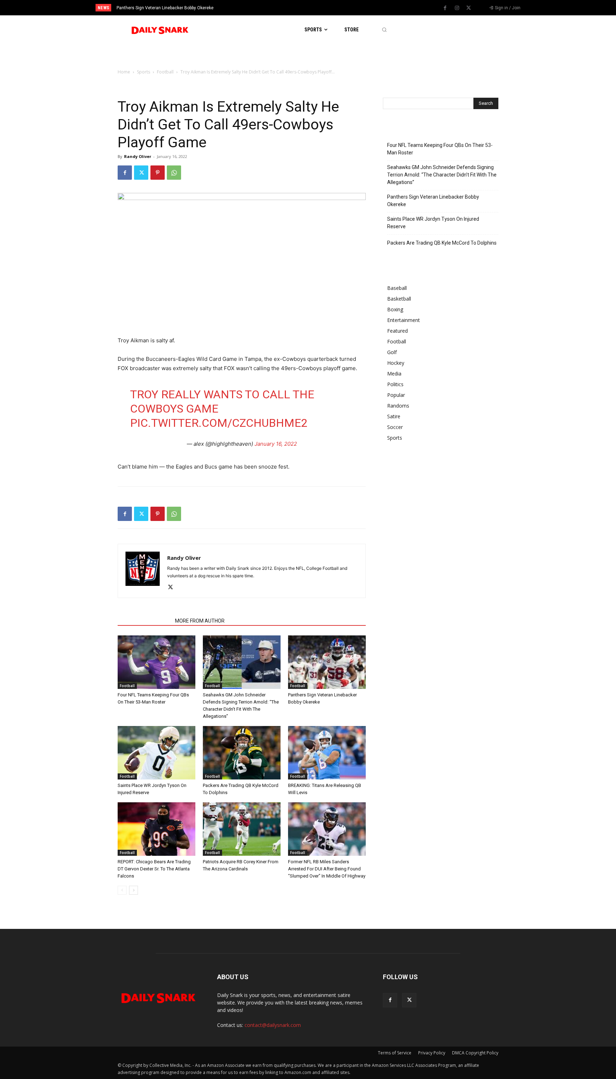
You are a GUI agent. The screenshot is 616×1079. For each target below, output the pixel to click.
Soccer (395, 427)
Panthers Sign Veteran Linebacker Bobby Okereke (433, 200)
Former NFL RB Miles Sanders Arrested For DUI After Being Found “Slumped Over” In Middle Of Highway (326, 869)
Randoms (398, 405)
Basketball (399, 298)
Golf (392, 352)
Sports (143, 72)
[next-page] (133, 890)
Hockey (395, 362)
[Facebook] (445, 8)
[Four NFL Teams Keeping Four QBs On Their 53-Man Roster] (156, 662)
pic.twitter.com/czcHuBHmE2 (219, 423)
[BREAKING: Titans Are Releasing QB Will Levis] (327, 752)
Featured (397, 330)
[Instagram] (457, 8)
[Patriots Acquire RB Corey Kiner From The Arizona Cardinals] (242, 829)
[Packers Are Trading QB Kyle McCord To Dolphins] (242, 752)
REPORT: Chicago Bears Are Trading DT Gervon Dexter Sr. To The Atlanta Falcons (154, 869)
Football (165, 72)
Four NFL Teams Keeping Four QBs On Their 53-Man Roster (440, 148)
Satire (393, 416)
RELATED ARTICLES (144, 621)
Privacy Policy (431, 1053)
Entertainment (403, 320)
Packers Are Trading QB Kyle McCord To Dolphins (442, 243)
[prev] (320, 7)
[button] (384, 30)
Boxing (395, 309)
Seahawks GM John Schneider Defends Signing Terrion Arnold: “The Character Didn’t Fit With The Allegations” (442, 174)
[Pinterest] (157, 172)
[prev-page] (122, 890)
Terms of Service (394, 1053)
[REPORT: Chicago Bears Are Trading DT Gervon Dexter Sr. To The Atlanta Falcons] (156, 829)
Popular (396, 395)
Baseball (397, 288)
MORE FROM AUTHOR (200, 621)
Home (124, 72)
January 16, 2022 (276, 443)
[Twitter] (469, 8)
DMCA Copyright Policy (475, 1053)
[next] (331, 7)
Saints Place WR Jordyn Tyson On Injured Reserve (169, 7)
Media (394, 373)
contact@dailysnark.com (273, 1025)
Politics (395, 384)
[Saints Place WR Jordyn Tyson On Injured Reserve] (156, 752)
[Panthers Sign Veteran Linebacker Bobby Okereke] (327, 662)
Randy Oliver (137, 156)
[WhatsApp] (174, 172)
